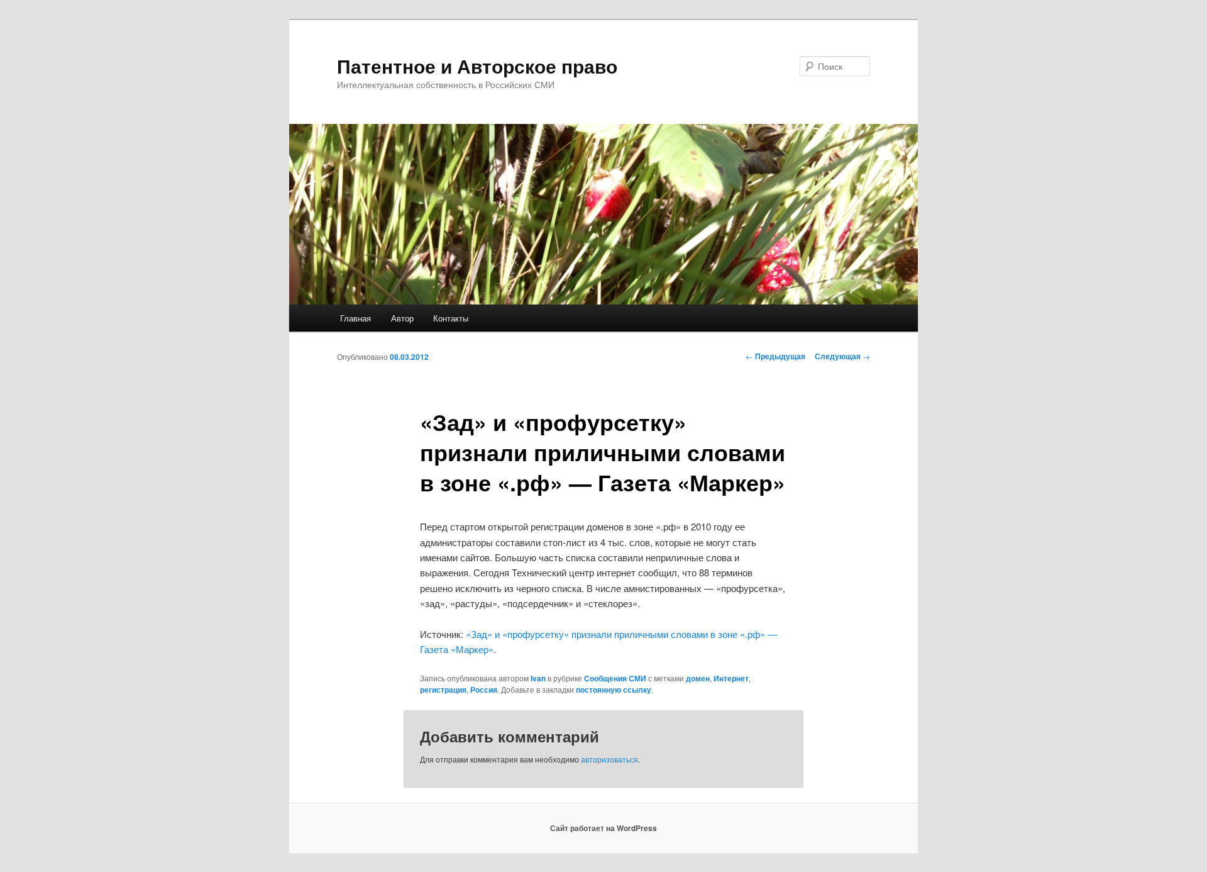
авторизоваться (609, 759)
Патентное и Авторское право (477, 65)
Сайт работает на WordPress (603, 828)
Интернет (731, 678)
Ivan (538, 678)
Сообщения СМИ (615, 678)
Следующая (842, 356)
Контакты (450, 318)
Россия (483, 689)
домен (698, 678)
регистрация (443, 689)
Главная (355, 318)
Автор (402, 318)
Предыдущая (775, 356)
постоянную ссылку (613, 689)
